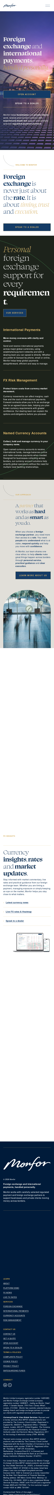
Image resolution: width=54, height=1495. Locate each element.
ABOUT (6, 1283)
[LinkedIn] (5, 1385)
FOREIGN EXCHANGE (13, 1306)
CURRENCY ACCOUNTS (14, 1315)
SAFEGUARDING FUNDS (14, 1370)
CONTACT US (9, 1334)
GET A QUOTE (9, 1338)
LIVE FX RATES (10, 1297)
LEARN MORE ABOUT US (33, 575)
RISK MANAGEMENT (12, 1320)
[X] (10, 1385)
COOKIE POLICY (10, 1361)
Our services (14, 313)
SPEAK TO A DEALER (27, 103)
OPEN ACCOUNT (27, 94)
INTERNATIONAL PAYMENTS (16, 1311)
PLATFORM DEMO (11, 1288)
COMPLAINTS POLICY (13, 1357)
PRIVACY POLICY (11, 1366)
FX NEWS (7, 1292)
